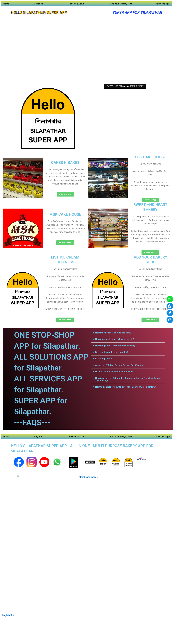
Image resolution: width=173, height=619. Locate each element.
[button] (128, 333)
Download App (162, 3)
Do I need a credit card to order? (111, 352)
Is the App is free (104, 358)
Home (6, 3)
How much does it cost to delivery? (113, 332)
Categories (37, 3)
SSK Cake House (150, 157)
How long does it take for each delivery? (115, 345)
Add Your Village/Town (121, 3)
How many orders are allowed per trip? (114, 339)
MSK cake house (65, 214)
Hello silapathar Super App (39, 12)
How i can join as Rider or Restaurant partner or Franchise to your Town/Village (128, 379)
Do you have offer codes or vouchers (114, 371)
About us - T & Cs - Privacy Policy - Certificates (119, 365)
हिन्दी (12, 615)
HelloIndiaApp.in (76, 3)
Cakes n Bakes (65, 162)
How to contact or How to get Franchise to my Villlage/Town (125, 387)
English (6, 615)
